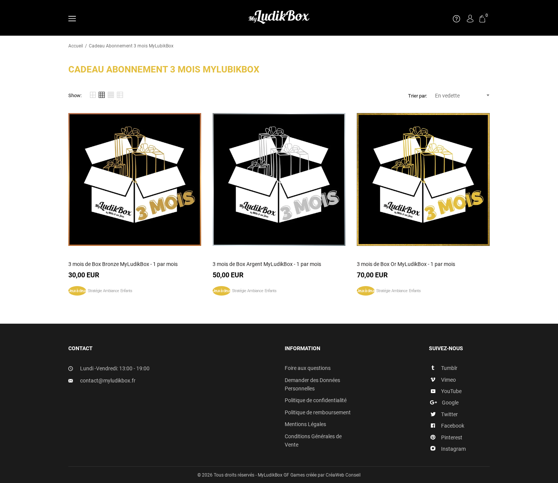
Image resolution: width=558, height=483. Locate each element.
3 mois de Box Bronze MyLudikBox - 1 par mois (123, 264)
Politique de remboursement (318, 412)
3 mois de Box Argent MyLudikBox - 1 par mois (267, 264)
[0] (482, 18)
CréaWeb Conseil (343, 475)
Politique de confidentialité (316, 400)
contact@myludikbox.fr (108, 381)
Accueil (75, 46)
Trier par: (417, 96)
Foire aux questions (308, 368)
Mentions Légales (305, 424)
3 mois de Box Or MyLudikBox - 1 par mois (406, 264)
